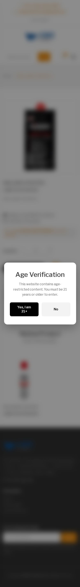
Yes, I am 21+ (24, 309)
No (56, 309)
